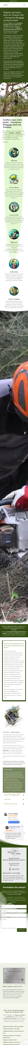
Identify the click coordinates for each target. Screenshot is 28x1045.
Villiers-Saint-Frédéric (20, 900)
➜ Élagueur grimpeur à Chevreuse (11, 1042)
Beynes (13, 902)
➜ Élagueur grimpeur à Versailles (11, 1028)
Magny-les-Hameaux (7, 899)
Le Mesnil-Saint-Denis (20, 899)
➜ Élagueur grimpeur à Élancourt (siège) (13, 1026)
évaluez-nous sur (13, 822)
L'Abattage (14, 242)
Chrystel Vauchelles (14, 827)
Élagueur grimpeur (15, 732)
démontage (5, 750)
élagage (11, 132)
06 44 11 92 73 (14, 1)
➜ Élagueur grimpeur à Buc (10, 1040)
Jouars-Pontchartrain (7, 900)
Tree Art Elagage (13, 814)
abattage (18, 132)
